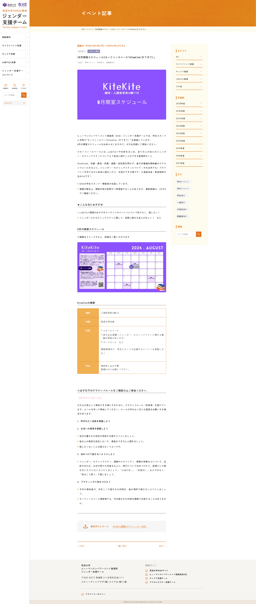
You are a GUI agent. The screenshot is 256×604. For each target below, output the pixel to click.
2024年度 (180, 119)
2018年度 (180, 156)
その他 (179, 87)
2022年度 (180, 133)
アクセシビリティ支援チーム (162, 582)
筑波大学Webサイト (159, 570)
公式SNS (14, 88)
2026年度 (180, 104)
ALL (177, 57)
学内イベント (183, 181)
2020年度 (180, 141)
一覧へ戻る (122, 546)
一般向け (181, 202)
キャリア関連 (182, 72)
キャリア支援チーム (158, 578)
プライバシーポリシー (95, 594)
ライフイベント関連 (185, 64)
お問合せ (5, 88)
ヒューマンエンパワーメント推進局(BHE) (168, 574)
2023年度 (180, 126)
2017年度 (180, 163)
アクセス (23, 88)
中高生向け (182, 209)
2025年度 (180, 111)
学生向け (181, 195)
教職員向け (182, 216)
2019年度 (180, 148)
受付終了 (81, 51)
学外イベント (183, 188)
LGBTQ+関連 (94, 51)
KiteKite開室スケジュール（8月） (130, 526)
